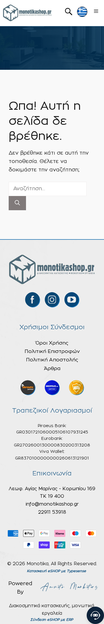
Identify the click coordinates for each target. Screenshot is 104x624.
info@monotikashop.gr (52, 504)
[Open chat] (95, 615)
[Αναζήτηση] (17, 203)
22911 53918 (52, 512)
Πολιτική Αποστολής (52, 359)
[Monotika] (27, 13)
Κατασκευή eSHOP (43, 571)
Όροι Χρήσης (52, 343)
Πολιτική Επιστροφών (52, 351)
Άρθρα (52, 368)
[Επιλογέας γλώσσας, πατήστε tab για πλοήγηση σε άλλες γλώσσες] (82, 11)
